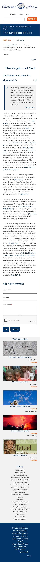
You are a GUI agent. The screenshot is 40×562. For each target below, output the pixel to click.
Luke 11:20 (27, 167)
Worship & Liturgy (20, 492)
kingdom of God (11, 45)
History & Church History (20, 507)
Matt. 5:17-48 (15, 275)
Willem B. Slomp (32, 436)
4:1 (23, 143)
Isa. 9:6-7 (29, 128)
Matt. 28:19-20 (21, 255)
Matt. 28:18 (26, 148)
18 (12, 170)
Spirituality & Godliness (20, 489)
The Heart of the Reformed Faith (20, 357)
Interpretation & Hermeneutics (20, 477)
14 (26, 143)
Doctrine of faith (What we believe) (20, 480)
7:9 (15, 255)
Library (5, 26)
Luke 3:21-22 (17, 143)
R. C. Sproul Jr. (32, 458)
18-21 (29, 143)
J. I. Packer (20, 40)
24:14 (27, 206)
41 (3, 145)
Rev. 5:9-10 (9, 255)
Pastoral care (20, 499)
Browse (13, 14)
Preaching (20, 497)
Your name (7, 290)
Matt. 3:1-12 (18, 179)
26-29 (16, 243)
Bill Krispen (33, 384)
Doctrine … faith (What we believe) (19, 26)
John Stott (24, 552)
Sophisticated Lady (20, 455)
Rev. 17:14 (31, 150)
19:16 (4, 152)
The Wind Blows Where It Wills (20, 406)
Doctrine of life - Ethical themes (20, 487)
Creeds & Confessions (20, 482)
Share (34, 59)
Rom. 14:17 (32, 214)
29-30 (16, 170)
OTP (27, 14)
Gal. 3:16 (11, 243)
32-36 (34, 143)
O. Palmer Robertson (31, 411)
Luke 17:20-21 (29, 107)
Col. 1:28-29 (30, 255)
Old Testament (20, 470)
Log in (21, 14)
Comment (7, 304)
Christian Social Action (20, 382)
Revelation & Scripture (20, 475)
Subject (6, 297)
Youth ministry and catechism (20, 502)
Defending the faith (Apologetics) (20, 509)
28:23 (9, 209)
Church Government (20, 504)
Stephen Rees (33, 360)
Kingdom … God (8, 29)
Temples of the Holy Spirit (20, 431)
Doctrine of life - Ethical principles (20, 485)
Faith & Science (20, 516)
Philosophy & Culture (20, 519)
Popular (7, 40)
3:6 (32, 253)
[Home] (20, 5)
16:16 (33, 167)
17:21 (4, 170)
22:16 (9, 170)
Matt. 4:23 (21, 206)
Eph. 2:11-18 (26, 253)
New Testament (20, 472)
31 (12, 209)
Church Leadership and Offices (20, 494)
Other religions (20, 514)
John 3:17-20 (24, 194)
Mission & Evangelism (20, 511)
